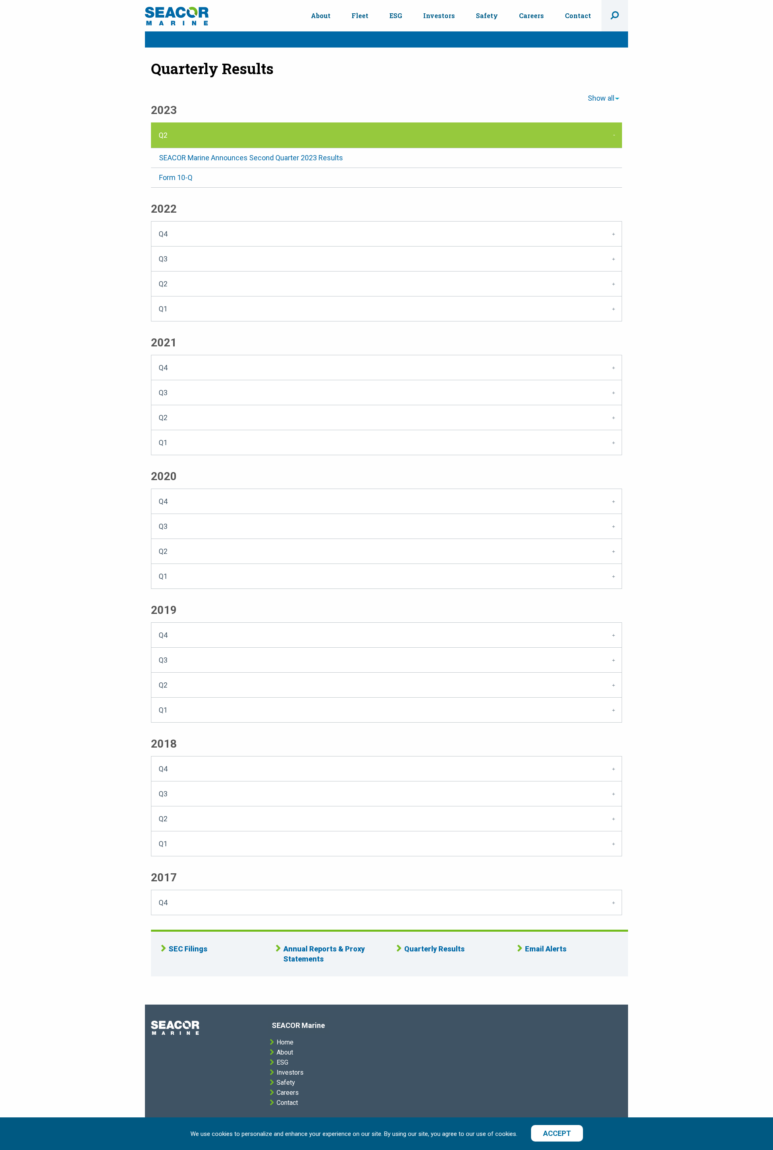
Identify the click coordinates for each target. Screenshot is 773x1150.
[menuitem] (320, 15)
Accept (557, 1133)
